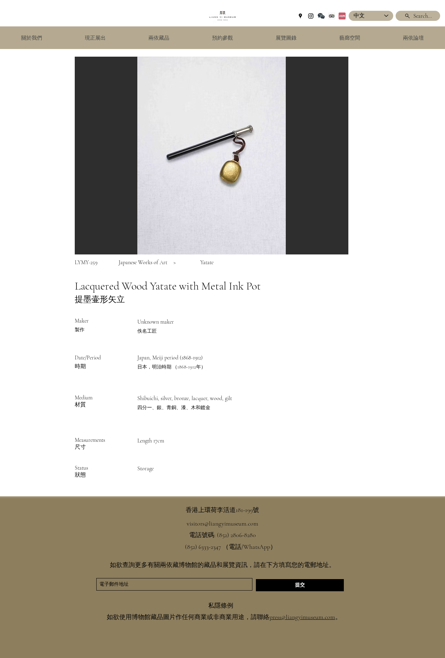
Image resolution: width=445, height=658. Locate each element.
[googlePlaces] (300, 16)
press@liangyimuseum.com (302, 617)
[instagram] (310, 16)
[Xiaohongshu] (342, 16)
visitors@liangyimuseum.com (222, 523)
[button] (211, 155)
